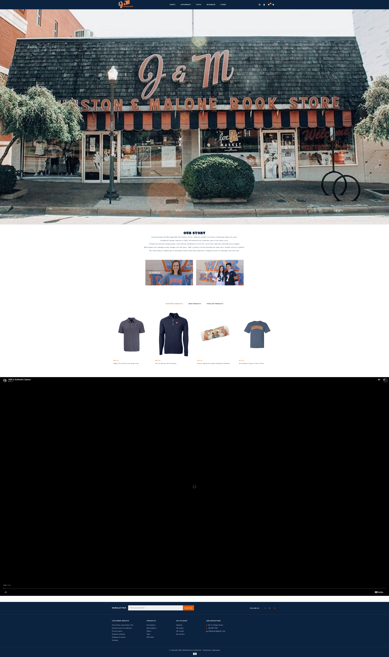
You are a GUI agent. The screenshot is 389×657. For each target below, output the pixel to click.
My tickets (180, 631)
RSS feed (150, 637)
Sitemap (115, 640)
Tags (148, 634)
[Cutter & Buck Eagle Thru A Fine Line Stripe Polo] (131, 334)
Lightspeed (216, 650)
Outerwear (186, 4)
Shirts (172, 4)
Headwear (211, 4)
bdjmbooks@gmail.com (217, 631)
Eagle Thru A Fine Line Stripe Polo (126, 363)
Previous (7, 119)
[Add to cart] (115, 367)
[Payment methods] (194, 653)
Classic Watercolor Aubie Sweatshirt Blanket (213, 363)
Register (179, 625)
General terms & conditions (122, 628)
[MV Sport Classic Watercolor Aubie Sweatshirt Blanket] (215, 334)
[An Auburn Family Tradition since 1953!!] (125, 4)
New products (152, 628)
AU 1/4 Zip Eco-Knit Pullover (165, 363)
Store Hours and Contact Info (122, 625)
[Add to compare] (125, 367)
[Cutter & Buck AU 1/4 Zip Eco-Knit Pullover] (173, 334)
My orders (180, 628)
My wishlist (180, 634)
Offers (149, 631)
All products (151, 625)
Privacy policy (117, 631)
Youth (198, 4)
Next (381, 119)
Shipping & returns (119, 637)
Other (223, 4)
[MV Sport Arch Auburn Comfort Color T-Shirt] (257, 334)
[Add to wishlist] (120, 367)
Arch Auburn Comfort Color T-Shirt (251, 363)
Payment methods (118, 634)
